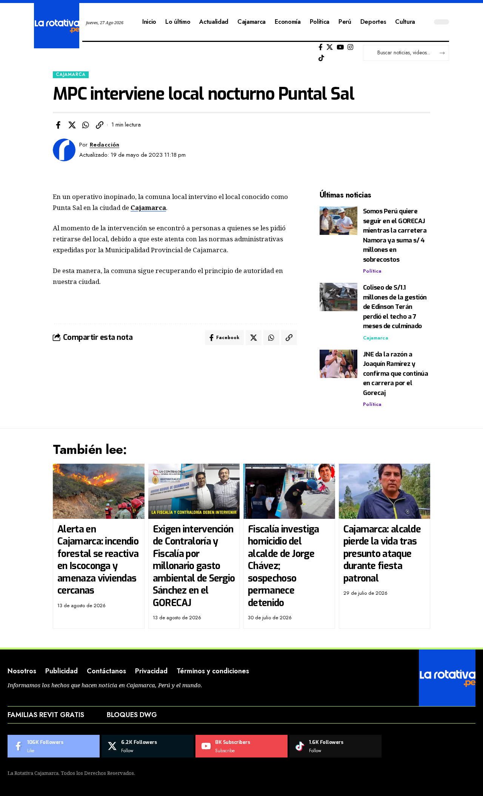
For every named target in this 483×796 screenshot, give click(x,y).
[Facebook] (321, 47)
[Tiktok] (321, 58)
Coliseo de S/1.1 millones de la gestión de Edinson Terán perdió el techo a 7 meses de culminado (395, 306)
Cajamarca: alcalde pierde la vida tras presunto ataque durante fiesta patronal (382, 554)
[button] (99, 125)
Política (372, 271)
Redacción (105, 144)
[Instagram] (350, 47)
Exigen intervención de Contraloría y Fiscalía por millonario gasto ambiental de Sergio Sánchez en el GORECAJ (194, 566)
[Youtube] (241, 746)
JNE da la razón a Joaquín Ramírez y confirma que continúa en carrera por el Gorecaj (395, 373)
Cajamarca (71, 74)
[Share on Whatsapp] (85, 125)
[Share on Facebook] (58, 125)
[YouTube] (340, 47)
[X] (330, 47)
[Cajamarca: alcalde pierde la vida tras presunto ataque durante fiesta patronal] (385, 491)
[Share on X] (72, 125)
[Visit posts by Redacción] (64, 150)
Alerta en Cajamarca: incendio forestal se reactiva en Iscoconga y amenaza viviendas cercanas (97, 560)
